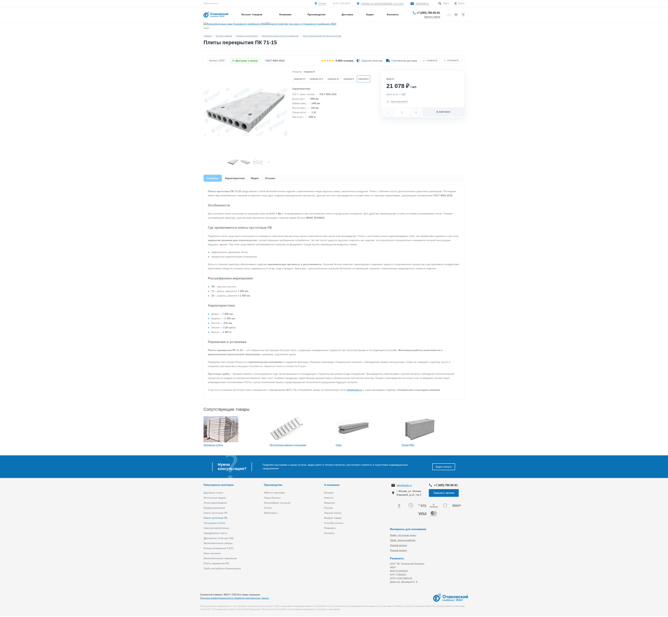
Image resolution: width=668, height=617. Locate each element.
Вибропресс (271, 512)
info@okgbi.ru (422, 3)
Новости (328, 497)
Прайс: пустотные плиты (403, 535)
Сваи (338, 445)
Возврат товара (333, 517)
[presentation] (269, 162)
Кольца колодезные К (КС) (219, 548)
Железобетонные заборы (218, 543)
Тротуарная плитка (214, 523)
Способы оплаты (333, 523)
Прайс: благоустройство (402, 540)
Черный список (332, 512)
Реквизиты (330, 528)
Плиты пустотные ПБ (215, 512)
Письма (328, 507)
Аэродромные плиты (215, 533)
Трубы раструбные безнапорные (222, 568)
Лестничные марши (215, 497)
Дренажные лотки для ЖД (218, 538)
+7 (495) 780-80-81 (428, 12)
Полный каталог (398, 550)
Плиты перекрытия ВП (216, 563)
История (329, 492)
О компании (331, 484)
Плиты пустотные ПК (215, 517)
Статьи (268, 507)
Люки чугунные (212, 553)
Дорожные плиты (213, 445)
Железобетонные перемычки (220, 558)
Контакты (329, 533)
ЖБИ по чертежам (274, 492)
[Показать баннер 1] (205, 28)
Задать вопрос (443, 466)
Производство (273, 484)
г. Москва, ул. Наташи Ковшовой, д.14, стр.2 (382, 3)
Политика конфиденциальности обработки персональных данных (234, 598)
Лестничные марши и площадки (288, 445)
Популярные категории (218, 484)
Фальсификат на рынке (277, 502)
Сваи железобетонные (216, 528)
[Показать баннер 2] (207, 28)
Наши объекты (211, 3)
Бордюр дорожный (214, 507)
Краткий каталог (398, 545)
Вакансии (329, 502)
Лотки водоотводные (215, 502)
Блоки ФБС (408, 445)
